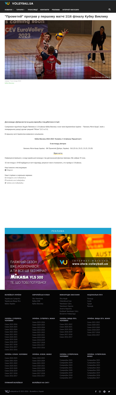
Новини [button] (8, 10)
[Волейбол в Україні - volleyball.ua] (19, 3)
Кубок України (10, 304)
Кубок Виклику (9, 83)
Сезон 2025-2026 (11, 324)
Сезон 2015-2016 (11, 350)
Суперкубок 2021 (66, 368)
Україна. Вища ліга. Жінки (98, 318)
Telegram (9, 170)
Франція (90, 306)
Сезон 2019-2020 (11, 339)
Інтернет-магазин (70, 10)
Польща (90, 299)
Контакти (44, 10)
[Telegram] (104, 391)
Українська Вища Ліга (13, 301)
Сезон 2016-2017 (11, 347)
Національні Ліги (95, 295)
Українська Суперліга (12, 299)
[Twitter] (109, 391)
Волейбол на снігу (40, 382)
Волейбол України (13, 295)
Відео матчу (58, 153)
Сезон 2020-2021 (11, 337)
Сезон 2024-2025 (11, 327)
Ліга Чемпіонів (37, 299)
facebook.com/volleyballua (15, 180)
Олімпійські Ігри (65, 301)
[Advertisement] (58, 103)
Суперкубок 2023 (66, 365)
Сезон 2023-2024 (11, 329)
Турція (89, 304)
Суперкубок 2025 (66, 360)
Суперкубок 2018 (66, 375)
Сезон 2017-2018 (11, 344)
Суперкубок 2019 (66, 373)
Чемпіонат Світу (65, 304)
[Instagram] (100, 391)
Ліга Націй (63, 299)
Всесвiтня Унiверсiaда (68, 314)
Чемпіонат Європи (66, 306)
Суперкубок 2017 (66, 378)
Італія (89, 301)
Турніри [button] (20, 10)
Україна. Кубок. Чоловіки (16, 354)
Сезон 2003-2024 (11, 361)
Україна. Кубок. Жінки (42, 354)
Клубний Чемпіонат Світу (69, 311)
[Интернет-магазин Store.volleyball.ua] (58, 262)
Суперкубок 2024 (66, 363)
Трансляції (33, 10)
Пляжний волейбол (14, 382)
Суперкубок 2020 (66, 370)
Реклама (56, 10)
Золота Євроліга (66, 309)
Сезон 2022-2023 (11, 332)
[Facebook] (95, 391)
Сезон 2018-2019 (11, 342)
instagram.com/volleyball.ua (16, 178)
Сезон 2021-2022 (11, 334)
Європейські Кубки (41, 295)
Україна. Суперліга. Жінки (43, 318)
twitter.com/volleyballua (14, 183)
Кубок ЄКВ (36, 301)
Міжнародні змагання (70, 295)
